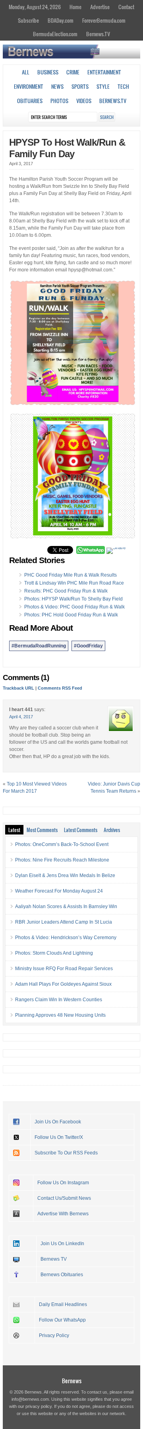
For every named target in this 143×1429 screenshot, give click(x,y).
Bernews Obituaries (62, 1274)
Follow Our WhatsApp (62, 1320)
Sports (80, 86)
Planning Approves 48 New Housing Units (60, 1015)
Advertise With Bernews (63, 1214)
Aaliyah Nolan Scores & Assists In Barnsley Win (66, 906)
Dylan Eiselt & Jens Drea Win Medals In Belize (65, 875)
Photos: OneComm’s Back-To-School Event (61, 844)
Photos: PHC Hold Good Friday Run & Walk (71, 615)
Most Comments (42, 829)
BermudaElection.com (55, 34)
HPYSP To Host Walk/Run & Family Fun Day (67, 148)
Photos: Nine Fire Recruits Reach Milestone (62, 860)
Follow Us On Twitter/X (59, 1137)
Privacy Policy (54, 1335)
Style (103, 86)
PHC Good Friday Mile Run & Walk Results (70, 575)
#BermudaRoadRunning (39, 646)
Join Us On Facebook (58, 1122)
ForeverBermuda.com (104, 20)
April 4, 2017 (21, 716)
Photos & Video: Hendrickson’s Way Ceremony (65, 937)
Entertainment (104, 72)
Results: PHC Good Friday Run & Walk (66, 591)
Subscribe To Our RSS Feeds (66, 1153)
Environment (28, 86)
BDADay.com (60, 20)
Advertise (100, 7)
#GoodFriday (88, 646)
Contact (126, 7)
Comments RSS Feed (60, 688)
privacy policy (38, 1406)
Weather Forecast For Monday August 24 (59, 891)
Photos (59, 101)
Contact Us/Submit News (64, 1198)
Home (75, 7)
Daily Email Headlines (63, 1304)
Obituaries (30, 101)
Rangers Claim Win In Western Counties (58, 999)
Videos (83, 101)
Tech (123, 86)
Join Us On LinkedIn (62, 1243)
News (57, 86)
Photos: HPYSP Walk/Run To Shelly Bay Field (73, 599)
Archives (112, 829)
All (25, 72)
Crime (72, 72)
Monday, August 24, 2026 (35, 7)
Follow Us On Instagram (63, 1182)
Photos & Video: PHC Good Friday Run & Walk (74, 607)
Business (47, 72)
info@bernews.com (30, 1399)
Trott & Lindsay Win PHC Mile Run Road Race (74, 583)
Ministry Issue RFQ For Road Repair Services (64, 968)
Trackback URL (18, 688)
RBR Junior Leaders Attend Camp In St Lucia (63, 922)
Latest (14, 829)
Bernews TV (54, 1259)
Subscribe (28, 20)
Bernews (71, 1380)
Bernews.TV (98, 34)
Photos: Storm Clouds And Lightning (54, 953)
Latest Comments (80, 829)
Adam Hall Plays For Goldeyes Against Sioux (63, 984)
